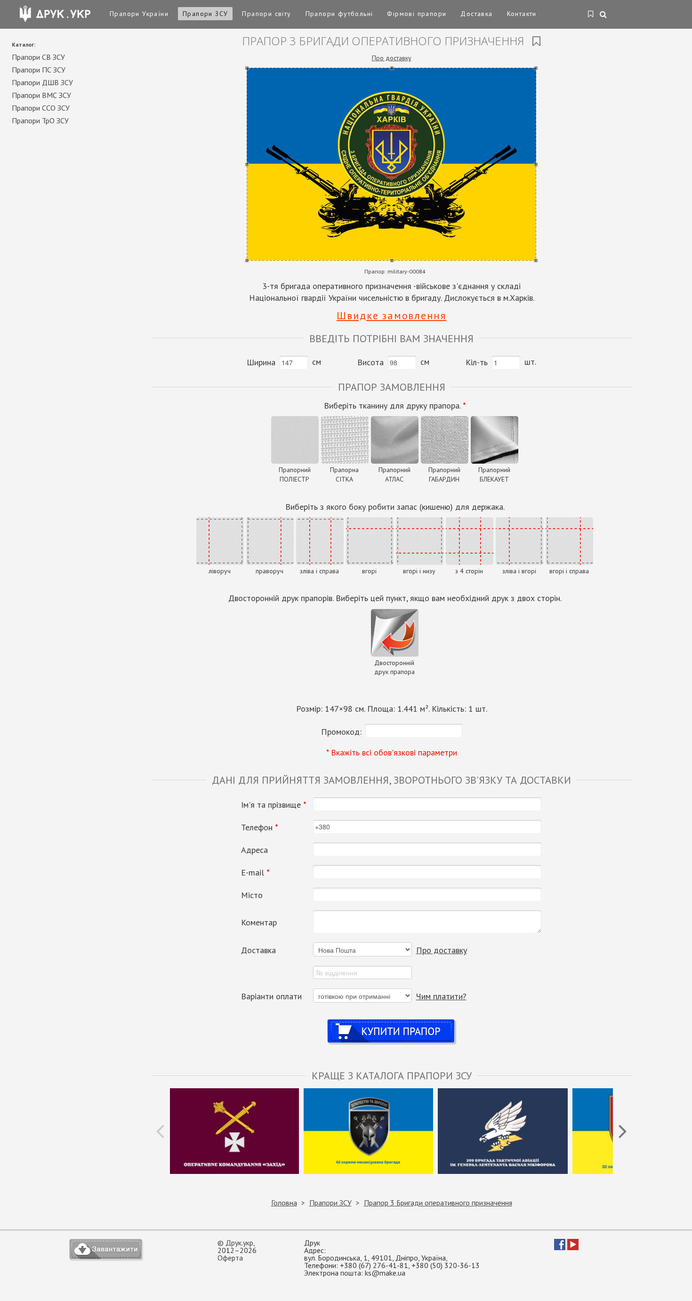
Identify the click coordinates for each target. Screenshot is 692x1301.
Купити (391, 1022)
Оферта (230, 1257)
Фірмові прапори (416, 13)
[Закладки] (591, 14)
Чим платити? (441, 996)
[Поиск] (604, 15)
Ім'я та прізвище (273, 805)
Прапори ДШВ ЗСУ (42, 82)
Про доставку (391, 58)
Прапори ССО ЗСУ (41, 107)
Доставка (476, 13)
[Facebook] (559, 1247)
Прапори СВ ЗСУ (38, 57)
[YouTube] (573, 1247)
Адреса (254, 850)
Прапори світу (266, 13)
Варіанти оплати (271, 996)
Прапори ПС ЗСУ (38, 69)
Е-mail (255, 872)
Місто (252, 895)
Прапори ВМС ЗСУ (41, 95)
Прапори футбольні (339, 13)
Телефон (259, 827)
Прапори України (139, 13)
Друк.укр (239, 1242)
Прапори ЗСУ (205, 13)
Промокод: (341, 731)
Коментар (259, 922)
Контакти (522, 13)
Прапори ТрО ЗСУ (40, 120)
